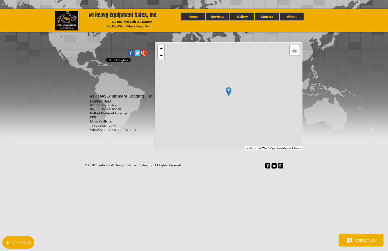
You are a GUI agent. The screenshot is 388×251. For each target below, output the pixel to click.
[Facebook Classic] (131, 53)
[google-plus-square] (280, 166)
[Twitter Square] (274, 166)
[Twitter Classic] (137, 53)
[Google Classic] (144, 53)
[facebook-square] (267, 166)
